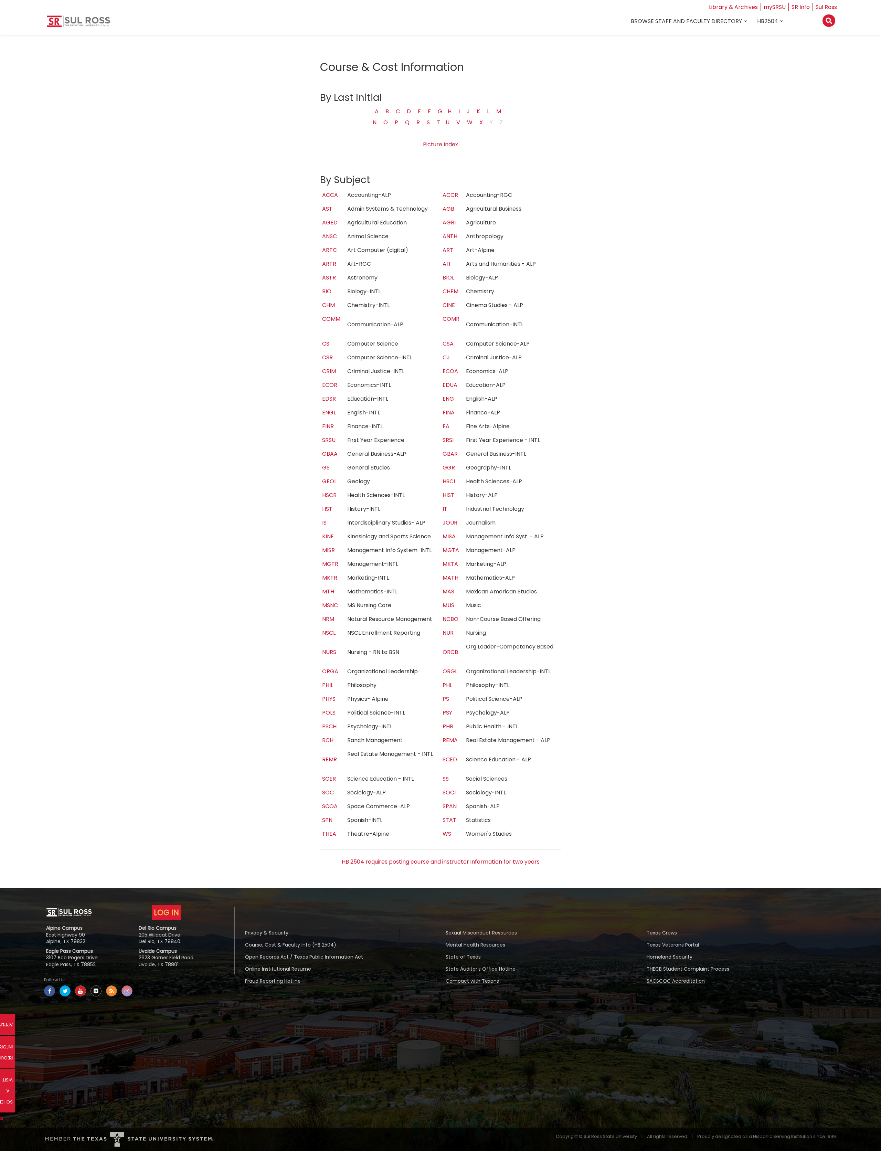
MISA (449, 536)
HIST (448, 495)
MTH (328, 591)
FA (446, 426)
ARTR (329, 264)
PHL (447, 685)
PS (446, 699)
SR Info (801, 7)
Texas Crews (662, 932)
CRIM (329, 371)
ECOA (450, 371)
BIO (326, 291)
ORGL (450, 671)
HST (327, 509)
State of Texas (463, 956)
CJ (446, 357)
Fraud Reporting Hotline (273, 981)
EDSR (329, 399)
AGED (330, 222)
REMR (329, 759)
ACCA (330, 195)
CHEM (450, 291)
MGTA (451, 550)
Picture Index (440, 144)
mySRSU (775, 7)
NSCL (329, 633)
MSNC (330, 605)
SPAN (450, 806)
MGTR (330, 564)
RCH (327, 740)
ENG (448, 399)
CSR (327, 357)
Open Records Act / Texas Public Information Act (304, 956)
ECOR (329, 385)
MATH (450, 578)
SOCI (449, 792)
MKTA (450, 564)
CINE (449, 305)
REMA (450, 740)
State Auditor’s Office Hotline (481, 968)
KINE (328, 536)
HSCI (449, 481)
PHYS (329, 699)
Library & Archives (733, 7)
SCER (329, 779)
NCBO (450, 619)
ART (448, 250)
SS (446, 779)
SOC (328, 792)
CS (325, 344)
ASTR (329, 278)
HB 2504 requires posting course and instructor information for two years (441, 862)
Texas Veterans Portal (673, 944)
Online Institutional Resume (278, 968)
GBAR (450, 454)
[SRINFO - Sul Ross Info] (78, 24)
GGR (449, 468)
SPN (327, 820)
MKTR (329, 578)
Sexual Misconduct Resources (481, 932)
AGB (448, 209)
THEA (329, 834)
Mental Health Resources (475, 944)
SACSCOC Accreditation (676, 981)
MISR (328, 550)
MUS (448, 605)
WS (447, 834)
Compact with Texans (472, 981)
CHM (328, 305)
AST (327, 209)
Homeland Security (669, 956)
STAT (449, 820)
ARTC (329, 250)
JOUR (450, 523)
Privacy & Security (266, 932)
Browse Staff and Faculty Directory (686, 21)
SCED (450, 759)
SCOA (330, 806)
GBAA (330, 454)
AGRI (449, 222)
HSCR (329, 495)
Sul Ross (826, 7)
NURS (329, 652)
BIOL (448, 278)
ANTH (450, 236)
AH (446, 264)
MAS (448, 591)
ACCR (450, 195)
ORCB (450, 652)
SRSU (329, 440)
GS (326, 468)
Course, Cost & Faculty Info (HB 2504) (290, 944)
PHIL (327, 685)
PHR (448, 726)
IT (445, 509)
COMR (451, 319)
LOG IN (166, 912)
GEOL (329, 481)
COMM (331, 319)
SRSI (448, 440)
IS (324, 523)
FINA (449, 412)
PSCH (329, 726)
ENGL (329, 412)
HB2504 (767, 21)
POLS (329, 713)
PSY (447, 713)
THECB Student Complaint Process (688, 968)
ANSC (329, 236)
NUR (448, 633)
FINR (328, 426)
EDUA (450, 385)
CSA (448, 344)
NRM (328, 619)
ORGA (330, 671)
